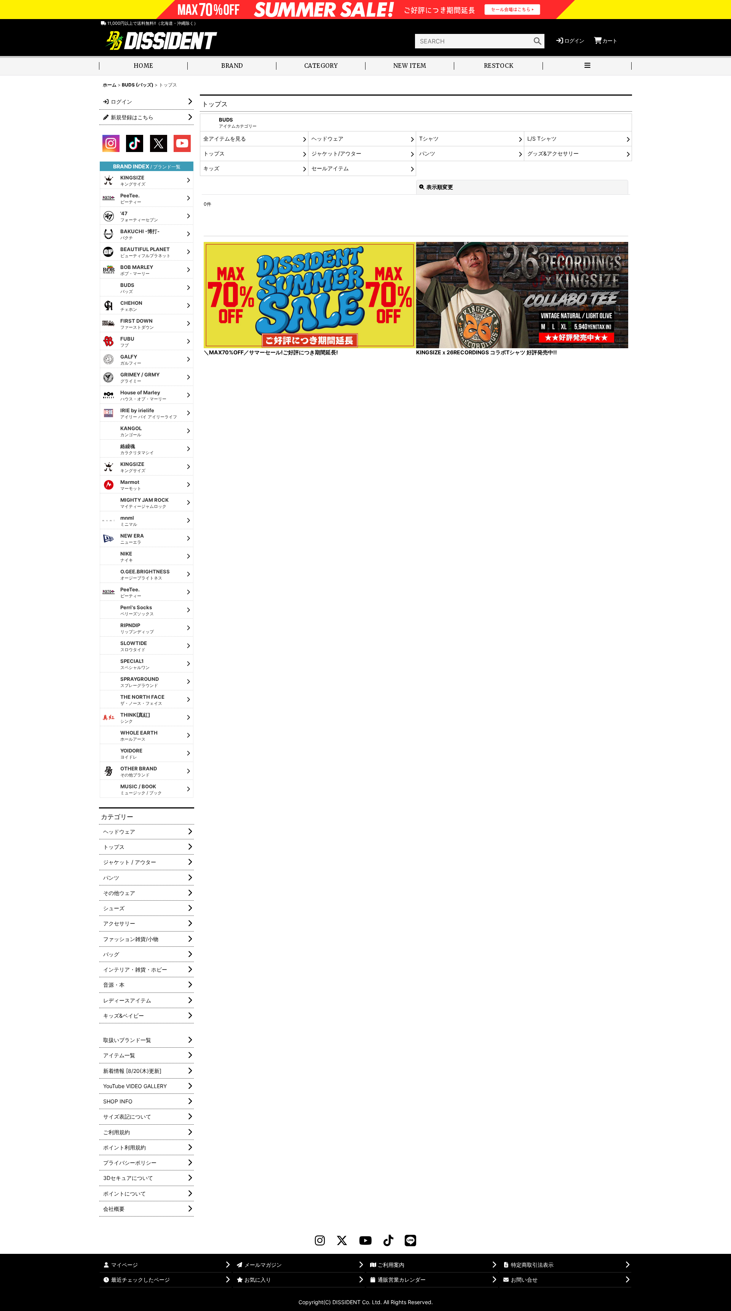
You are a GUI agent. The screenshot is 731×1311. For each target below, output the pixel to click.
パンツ (427, 153)
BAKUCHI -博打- (140, 234)
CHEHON (131, 306)
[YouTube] (365, 1240)
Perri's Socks (137, 610)
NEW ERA (132, 539)
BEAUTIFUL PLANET (145, 252)
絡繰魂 (137, 449)
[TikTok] (388, 1240)
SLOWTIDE (133, 646)
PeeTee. (130, 198)
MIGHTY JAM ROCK (144, 503)
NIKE (126, 557)
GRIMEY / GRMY (140, 377)
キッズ (211, 168)
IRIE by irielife (148, 413)
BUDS (127, 288)
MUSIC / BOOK (141, 789)
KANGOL (131, 431)
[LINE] (410, 1240)
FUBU (127, 342)
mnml (128, 521)
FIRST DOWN (137, 324)
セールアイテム (330, 168)
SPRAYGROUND (139, 682)
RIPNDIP (137, 628)
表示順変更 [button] (439, 187)
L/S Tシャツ (542, 138)
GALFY (130, 360)
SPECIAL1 (135, 664)
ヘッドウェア (327, 138)
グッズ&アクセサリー (553, 153)
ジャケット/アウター (336, 153)
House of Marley (143, 395)
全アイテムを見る (224, 138)
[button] (587, 66)
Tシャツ (429, 138)
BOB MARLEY (136, 270)
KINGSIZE (132, 180)
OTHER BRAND (138, 771)
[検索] (537, 41)
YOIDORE (131, 754)
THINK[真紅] (135, 718)
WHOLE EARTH (139, 736)
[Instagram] (320, 1240)
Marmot (130, 485)
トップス (214, 153)
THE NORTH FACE (142, 700)
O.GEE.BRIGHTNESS (145, 574)
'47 (139, 216)
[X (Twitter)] (342, 1240)
